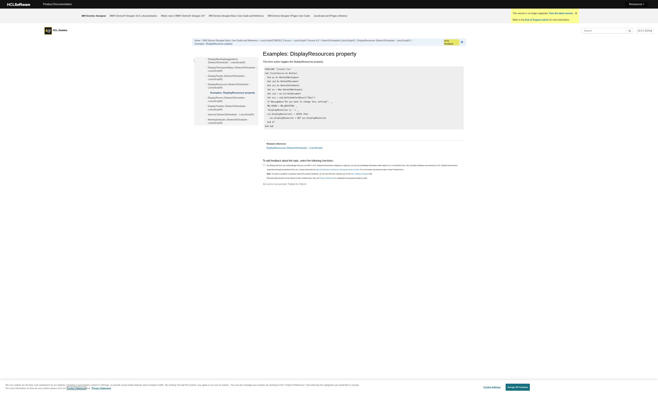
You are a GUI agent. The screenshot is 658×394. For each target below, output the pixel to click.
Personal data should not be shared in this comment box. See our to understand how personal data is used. (317, 178)
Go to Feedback (448, 42)
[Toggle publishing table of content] (194, 60)
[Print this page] (462, 42)
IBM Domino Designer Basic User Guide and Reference (236, 16)
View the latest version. (561, 13)
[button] (206, 59)
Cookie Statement (76, 388)
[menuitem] (133, 16)
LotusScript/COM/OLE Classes (275, 40)
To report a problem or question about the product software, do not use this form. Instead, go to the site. (320, 174)
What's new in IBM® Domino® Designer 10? (183, 16)
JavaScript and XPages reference (330, 16)
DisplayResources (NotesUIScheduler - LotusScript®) (383, 40)
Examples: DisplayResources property (213, 44)
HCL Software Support (360, 174)
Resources (635, 4)
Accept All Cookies (518, 387)
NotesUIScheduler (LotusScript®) (338, 40)
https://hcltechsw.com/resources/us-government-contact (337, 169)
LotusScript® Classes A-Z (306, 40)
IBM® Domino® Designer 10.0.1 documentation (133, 16)
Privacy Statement (327, 178)
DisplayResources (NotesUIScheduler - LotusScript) (294, 147)
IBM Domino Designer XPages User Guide (289, 16)
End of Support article (536, 20)
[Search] (629, 30)
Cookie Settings (492, 387)
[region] (329, 387)
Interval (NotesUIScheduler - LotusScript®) (231, 114)
